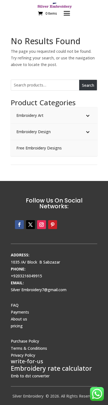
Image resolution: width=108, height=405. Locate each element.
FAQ (15, 305)
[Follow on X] (30, 224)
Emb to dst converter (30, 375)
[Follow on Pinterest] (52, 224)
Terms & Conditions (29, 348)
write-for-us (27, 361)
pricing (17, 325)
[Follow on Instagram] (41, 224)
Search (88, 85)
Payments (20, 312)
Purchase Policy (25, 341)
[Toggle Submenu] (87, 115)
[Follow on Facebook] (19, 224)
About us (19, 319)
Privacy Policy (23, 355)
